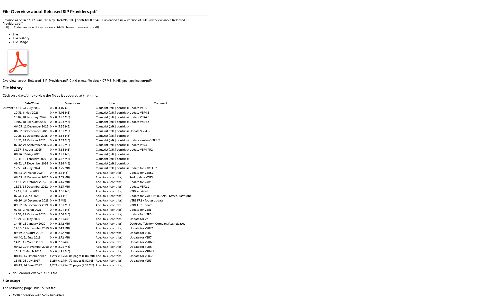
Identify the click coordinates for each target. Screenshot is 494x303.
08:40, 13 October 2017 (30, 256)
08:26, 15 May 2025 (27, 154)
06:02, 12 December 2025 (31, 131)
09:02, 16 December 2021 (31, 205)
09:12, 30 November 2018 (31, 247)
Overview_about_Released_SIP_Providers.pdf (35, 80)
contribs (82, 20)
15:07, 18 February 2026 (30, 117)
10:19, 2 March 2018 (27, 251)
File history (21, 38)
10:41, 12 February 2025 (30, 159)
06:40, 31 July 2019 (27, 237)
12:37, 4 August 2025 (28, 149)
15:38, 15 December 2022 (31, 186)
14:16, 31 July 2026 (27, 108)
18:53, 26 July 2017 (27, 260)
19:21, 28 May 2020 (27, 219)
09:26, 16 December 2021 (31, 200)
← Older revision (22, 27)
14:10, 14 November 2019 (31, 228)
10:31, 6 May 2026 (26, 112)
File (15, 34)
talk (71, 20)
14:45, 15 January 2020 (29, 223)
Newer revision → (79, 27)
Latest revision (46, 27)
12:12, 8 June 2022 (26, 191)
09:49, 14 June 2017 (28, 265)
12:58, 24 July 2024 (27, 168)
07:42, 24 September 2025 (31, 145)
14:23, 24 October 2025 (29, 140)
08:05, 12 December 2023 (31, 177)
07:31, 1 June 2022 (26, 196)
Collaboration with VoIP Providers (39, 295)
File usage (20, 42)
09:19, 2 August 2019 (28, 233)
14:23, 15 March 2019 (28, 242)
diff (6, 27)
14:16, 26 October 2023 (30, 182)
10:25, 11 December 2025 (31, 135)
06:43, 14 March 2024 (28, 173)
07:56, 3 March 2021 (27, 210)
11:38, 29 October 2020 (30, 214)
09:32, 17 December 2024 (31, 163)
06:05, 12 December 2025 (31, 126)
